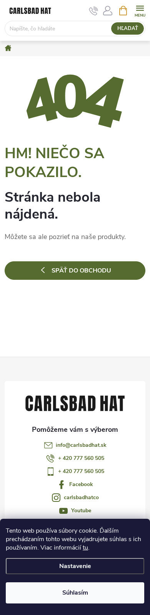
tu (85, 547)
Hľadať (127, 28)
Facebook (81, 484)
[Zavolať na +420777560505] (93, 11)
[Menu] (140, 10)
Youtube (81, 510)
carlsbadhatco (81, 497)
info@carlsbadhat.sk (81, 445)
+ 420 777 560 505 (81, 458)
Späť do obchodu (81, 270)
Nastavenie (75, 566)
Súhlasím (75, 592)
